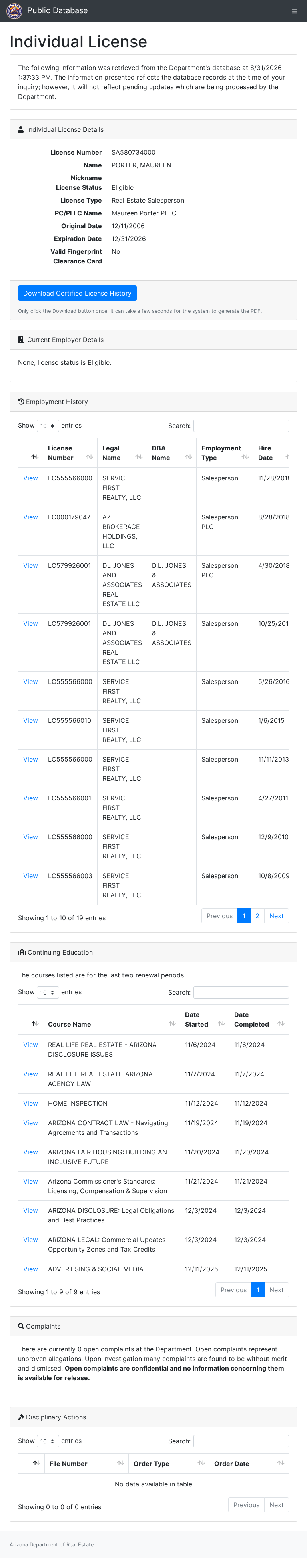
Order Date (231, 1463)
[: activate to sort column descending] (30, 453)
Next (276, 916)
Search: (179, 426)
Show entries (50, 425)
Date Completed (251, 1019)
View (30, 478)
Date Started (196, 1019)
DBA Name (161, 453)
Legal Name (111, 453)
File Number (69, 1463)
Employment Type (221, 453)
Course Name (69, 1024)
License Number (61, 453)
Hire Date (265, 453)
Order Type (151, 1463)
